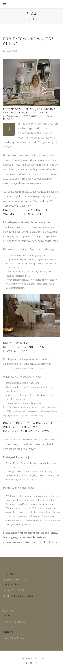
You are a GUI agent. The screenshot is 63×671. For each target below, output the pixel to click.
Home (28, 19)
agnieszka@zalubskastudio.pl (25, 596)
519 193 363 (18, 638)
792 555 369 (18, 621)
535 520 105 (18, 590)
